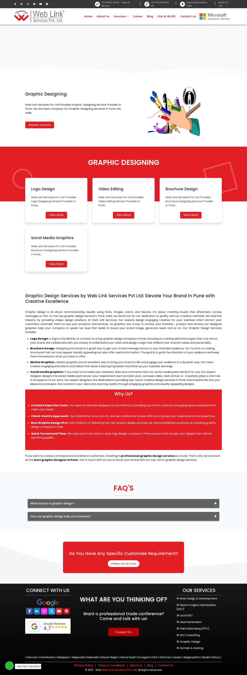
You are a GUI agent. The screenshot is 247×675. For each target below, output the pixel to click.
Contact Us (123, 632)
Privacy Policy (83, 665)
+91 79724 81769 (160, 2)
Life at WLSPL (166, 16)
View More (56, 215)
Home (88, 16)
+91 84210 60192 (110, 2)
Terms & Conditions (111, 665)
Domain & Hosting (191, 648)
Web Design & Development (198, 598)
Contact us (188, 16)
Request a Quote (40, 125)
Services (120, 16)
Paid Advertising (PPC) (194, 628)
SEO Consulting (190, 635)
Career (138, 16)
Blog (150, 16)
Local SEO (186, 615)
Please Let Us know (123, 563)
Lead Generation (191, 622)
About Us (103, 16)
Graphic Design (190, 642)
